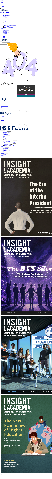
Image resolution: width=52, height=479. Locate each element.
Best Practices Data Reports (5, 17)
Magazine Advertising (5, 31)
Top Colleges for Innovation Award (6, 144)
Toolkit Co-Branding (5, 151)
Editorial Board (4, 154)
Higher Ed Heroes (4, 21)
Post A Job (2, 2)
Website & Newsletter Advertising (6, 32)
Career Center (2, 107)
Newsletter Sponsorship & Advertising (6, 150)
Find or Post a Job (4, 16)
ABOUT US (2, 35)
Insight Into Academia (4, 12)
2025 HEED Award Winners (6, 23)
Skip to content (1, 0)
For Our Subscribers (3, 155)
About (2, 105)
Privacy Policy (2, 120)
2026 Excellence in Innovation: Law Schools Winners (9, 145)
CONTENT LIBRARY (3, 135)
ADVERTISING (3, 29)
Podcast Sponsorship (5, 34)
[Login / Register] (0, 8)
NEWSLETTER (3, 28)
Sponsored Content (4, 149)
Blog (3, 20)
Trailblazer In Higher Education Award (6, 24)
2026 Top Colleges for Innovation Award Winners (8, 27)
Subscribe (1, 7)
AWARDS (2, 22)
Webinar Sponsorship (5, 33)
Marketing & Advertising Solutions (6, 30)
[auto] (1, 41)
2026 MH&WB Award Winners (7, 26)
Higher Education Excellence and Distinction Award (8, 140)
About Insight (4, 36)
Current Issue (4, 19)
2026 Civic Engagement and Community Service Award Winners (10, 25)
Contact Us (4, 37)
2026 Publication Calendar (5, 148)
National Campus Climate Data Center (6, 15)
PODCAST (2, 146)
